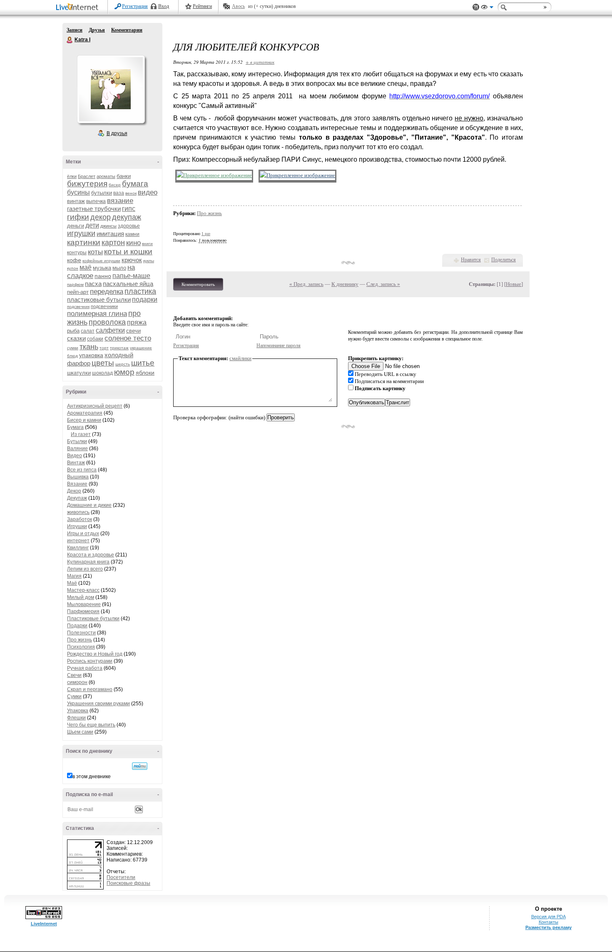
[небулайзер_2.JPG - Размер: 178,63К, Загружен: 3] (297, 176)
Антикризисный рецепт (94, 406)
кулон (72, 268)
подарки (144, 299)
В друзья (117, 133)
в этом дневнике (91, 776)
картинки (83, 242)
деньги (75, 226)
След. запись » (383, 284)
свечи (133, 331)
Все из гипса (82, 470)
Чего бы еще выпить (91, 725)
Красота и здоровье (90, 555)
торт (104, 348)
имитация (110, 233)
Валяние (77, 448)
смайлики (240, 358)
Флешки (76, 718)
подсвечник (78, 306)
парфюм (75, 284)
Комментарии (126, 30)
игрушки (81, 233)
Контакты (548, 921)
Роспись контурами (89, 661)
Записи (74, 30)
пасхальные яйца (128, 283)
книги (147, 243)
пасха (93, 283)
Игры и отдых (83, 533)
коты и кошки (128, 251)
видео (147, 192)
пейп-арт (78, 292)
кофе (74, 260)
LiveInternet (78, 7)
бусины (78, 192)
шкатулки (79, 373)
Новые (513, 284)
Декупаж (77, 498)
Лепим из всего (85, 569)
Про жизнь (79, 640)
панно (103, 276)
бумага (135, 183)
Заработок (79, 519)
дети (92, 225)
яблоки (145, 372)
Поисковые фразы (128, 883)
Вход (163, 6)
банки (124, 176)
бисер (115, 185)
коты (95, 252)
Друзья (97, 30)
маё (86, 267)
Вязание (77, 484)
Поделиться (503, 260)
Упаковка (77, 711)
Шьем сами (80, 732)
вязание (120, 201)
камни (132, 234)
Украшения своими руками (98, 703)
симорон (77, 682)
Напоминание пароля (278, 345)
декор (100, 217)
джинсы (108, 225)
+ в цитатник (260, 62)
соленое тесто (127, 338)
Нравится (471, 260)
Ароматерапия (84, 413)
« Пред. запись (306, 284)
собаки (95, 339)
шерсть (122, 364)
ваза (118, 193)
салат (88, 331)
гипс (128, 208)
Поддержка (476, 7)
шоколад (102, 373)
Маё (72, 583)
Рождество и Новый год (94, 654)
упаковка (91, 355)
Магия (74, 576)
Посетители (121, 877)
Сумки (74, 696)
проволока (107, 322)
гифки (78, 217)
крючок (132, 259)
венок (131, 193)
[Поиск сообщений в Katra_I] (139, 766)
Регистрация (135, 6)
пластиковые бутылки (99, 299)
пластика (140, 291)
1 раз (206, 233)
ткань (89, 347)
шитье (142, 362)
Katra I (70, 40)
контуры (77, 253)
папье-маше (131, 275)
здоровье (129, 226)
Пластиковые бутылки (93, 618)
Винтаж (76, 463)
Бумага (75, 427)
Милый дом (80, 597)
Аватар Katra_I (111, 89)
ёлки (72, 176)
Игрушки (77, 526)
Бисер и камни (84, 420)
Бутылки (77, 441)
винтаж (76, 201)
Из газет (81, 434)
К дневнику (344, 284)
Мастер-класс (83, 590)
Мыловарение (84, 604)
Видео (74, 455)
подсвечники (104, 306)
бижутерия (87, 183)
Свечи (74, 675)
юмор (124, 372)
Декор (74, 491)
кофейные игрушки (101, 260)
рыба (73, 331)
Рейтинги (202, 6)
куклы (148, 260)
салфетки (110, 330)
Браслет (86, 176)
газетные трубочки (94, 208)
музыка (102, 268)
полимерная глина (97, 314)
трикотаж (119, 348)
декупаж (126, 217)
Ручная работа (84, 668)
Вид (487, 8)
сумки (72, 348)
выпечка (96, 201)
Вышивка (78, 477)
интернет (78, 541)
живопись (78, 512)
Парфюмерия (83, 611)
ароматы (106, 176)
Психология (81, 647)
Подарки (77, 626)
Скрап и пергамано (89, 689)
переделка (106, 292)
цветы (103, 362)
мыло (119, 268)
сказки (76, 338)
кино (133, 243)
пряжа (137, 322)
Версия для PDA (548, 916)
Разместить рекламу (548, 927)
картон (113, 242)
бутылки (101, 193)
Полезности (81, 633)
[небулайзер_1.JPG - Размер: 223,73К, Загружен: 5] (214, 176)
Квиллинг (78, 548)
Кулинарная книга (88, 562)
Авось (238, 6)
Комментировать (198, 284)
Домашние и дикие (89, 505)
